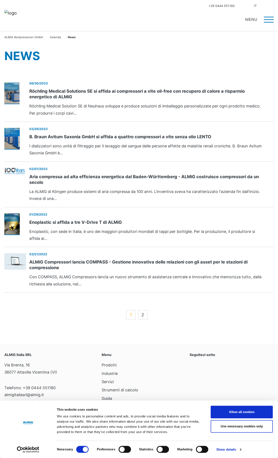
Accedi (263, 5)
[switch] (125, 449)
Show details (226, 449)
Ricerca (272, 5)
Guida (107, 398)
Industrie (110, 373)
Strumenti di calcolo (120, 390)
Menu (251, 19)
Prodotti (109, 365)
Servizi (108, 381)
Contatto (241, 5)
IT (255, 6)
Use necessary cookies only (242, 426)
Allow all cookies (242, 412)
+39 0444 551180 (221, 6)
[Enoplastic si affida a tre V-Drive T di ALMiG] (12, 224)
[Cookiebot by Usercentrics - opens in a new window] (28, 449)
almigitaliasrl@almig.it (24, 394)
